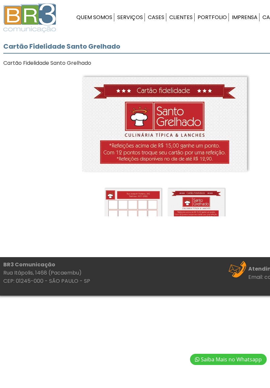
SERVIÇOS (130, 17)
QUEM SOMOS (94, 17)
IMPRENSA (244, 17)
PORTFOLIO (212, 17)
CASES (156, 17)
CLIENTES (181, 17)
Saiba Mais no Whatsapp (231, 359)
